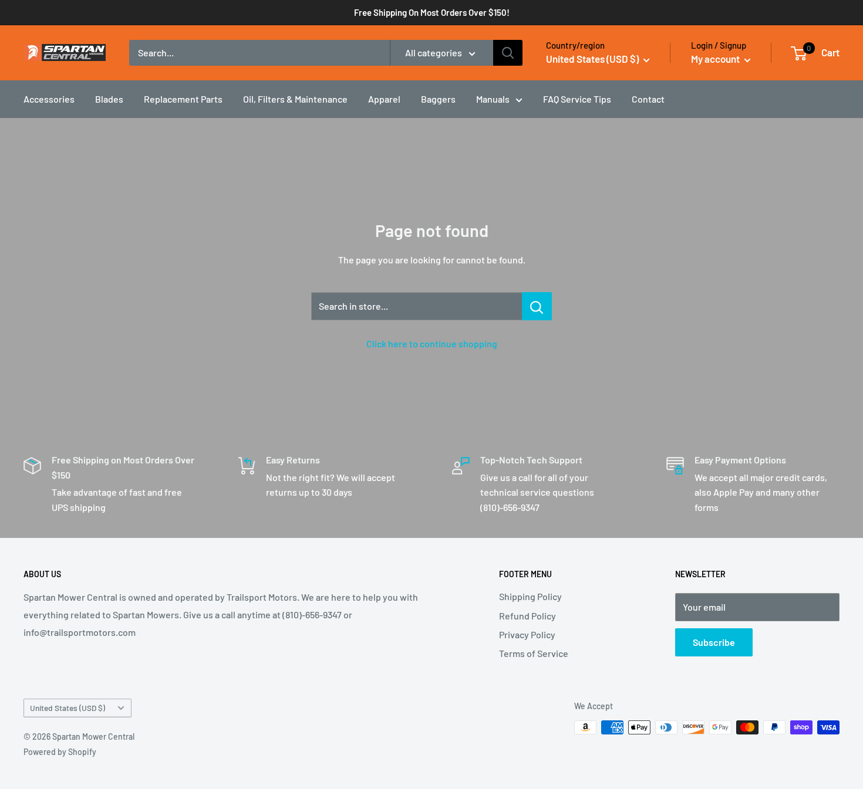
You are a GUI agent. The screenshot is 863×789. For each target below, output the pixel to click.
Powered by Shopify (59, 752)
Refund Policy (527, 615)
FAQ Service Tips (577, 98)
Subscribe (714, 642)
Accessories (49, 98)
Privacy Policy (527, 634)
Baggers (438, 98)
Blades (109, 98)
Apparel (384, 98)
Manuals (493, 98)
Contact (648, 98)
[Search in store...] (537, 306)
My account (716, 59)
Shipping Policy (530, 596)
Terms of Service (533, 653)
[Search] (507, 53)
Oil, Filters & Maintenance (295, 98)
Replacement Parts (183, 98)
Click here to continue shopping (431, 343)
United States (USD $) (67, 708)
